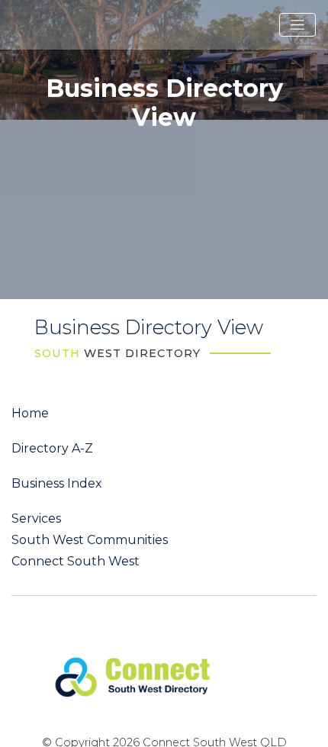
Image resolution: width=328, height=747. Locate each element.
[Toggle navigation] (297, 25)
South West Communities (89, 540)
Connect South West (75, 561)
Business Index (56, 484)
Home (30, 413)
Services (36, 519)
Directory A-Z (52, 449)
